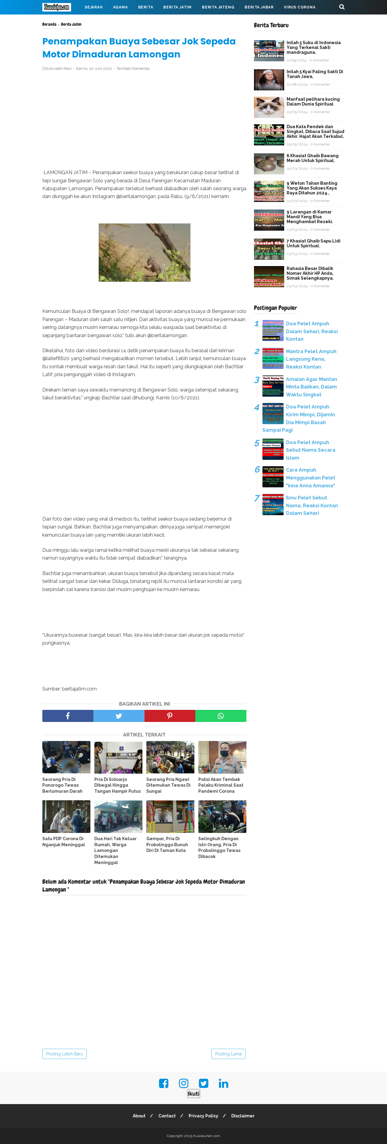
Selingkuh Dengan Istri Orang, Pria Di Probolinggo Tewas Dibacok (219, 847)
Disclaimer (243, 1115)
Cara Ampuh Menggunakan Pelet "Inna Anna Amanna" (310, 477)
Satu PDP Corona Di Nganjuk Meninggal (63, 841)
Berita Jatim (177, 7)
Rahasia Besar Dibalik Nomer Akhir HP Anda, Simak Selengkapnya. (310, 273)
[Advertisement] (144, 120)
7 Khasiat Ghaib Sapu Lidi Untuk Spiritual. (313, 243)
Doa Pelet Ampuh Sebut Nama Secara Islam (310, 450)
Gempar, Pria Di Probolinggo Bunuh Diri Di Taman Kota (167, 844)
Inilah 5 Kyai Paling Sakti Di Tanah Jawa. (315, 74)
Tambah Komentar (133, 68)
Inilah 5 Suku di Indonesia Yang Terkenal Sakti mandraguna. (314, 47)
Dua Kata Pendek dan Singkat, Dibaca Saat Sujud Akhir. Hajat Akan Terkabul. (315, 131)
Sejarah (94, 7)
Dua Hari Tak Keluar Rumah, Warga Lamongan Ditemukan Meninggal (115, 850)
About (139, 1115)
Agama (120, 7)
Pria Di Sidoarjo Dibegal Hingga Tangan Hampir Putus (117, 785)
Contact (167, 1115)
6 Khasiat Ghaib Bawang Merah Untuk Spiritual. (313, 158)
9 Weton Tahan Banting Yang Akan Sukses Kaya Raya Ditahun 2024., (312, 188)
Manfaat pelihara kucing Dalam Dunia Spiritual (313, 101)
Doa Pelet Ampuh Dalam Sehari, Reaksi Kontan (312, 331)
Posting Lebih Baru (64, 1053)
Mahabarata (61, 22)
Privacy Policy (203, 1115)
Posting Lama (228, 1053)
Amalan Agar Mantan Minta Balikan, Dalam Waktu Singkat (311, 387)
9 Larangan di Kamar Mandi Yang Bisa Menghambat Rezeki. (310, 217)
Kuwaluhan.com (206, 1136)
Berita (145, 7)
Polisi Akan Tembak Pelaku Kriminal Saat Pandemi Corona (220, 785)
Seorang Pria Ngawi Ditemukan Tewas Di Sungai (168, 785)
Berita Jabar (259, 7)
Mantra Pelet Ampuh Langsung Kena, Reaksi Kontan (311, 359)
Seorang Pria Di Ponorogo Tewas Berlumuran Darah (62, 785)
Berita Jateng (218, 7)
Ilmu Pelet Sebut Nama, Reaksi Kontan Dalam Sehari (312, 505)
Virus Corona (300, 7)
